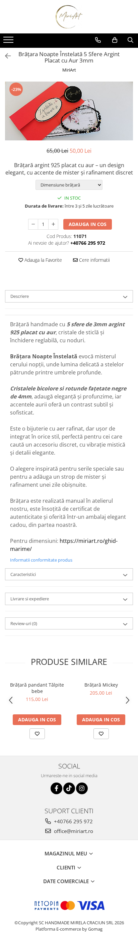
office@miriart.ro (73, 831)
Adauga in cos (88, 224)
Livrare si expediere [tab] (29, 599)
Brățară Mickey (101, 685)
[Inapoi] (5, 56)
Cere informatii (94, 260)
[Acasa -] (69, 16)
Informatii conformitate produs (41, 560)
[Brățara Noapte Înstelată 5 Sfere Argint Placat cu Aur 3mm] (69, 111)
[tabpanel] (69, 111)
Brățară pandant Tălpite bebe (37, 688)
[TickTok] (69, 788)
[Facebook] (56, 788)
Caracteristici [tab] (23, 574)
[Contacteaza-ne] (98, 40)
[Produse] (9, 42)
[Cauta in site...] (130, 40)
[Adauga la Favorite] (37, 733)
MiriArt (69, 70)
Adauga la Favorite (42, 260)
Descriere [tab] (19, 296)
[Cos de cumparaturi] (115, 40)
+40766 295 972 (73, 821)
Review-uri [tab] (23, 623)
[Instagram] (82, 788)
